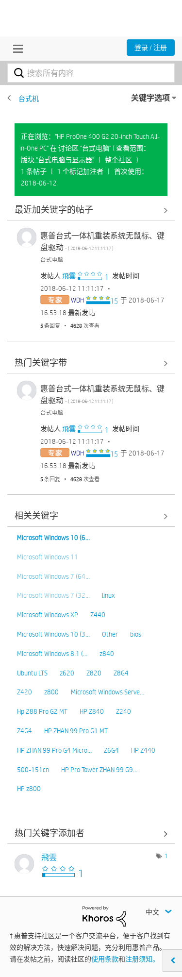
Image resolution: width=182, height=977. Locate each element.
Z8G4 (121, 673)
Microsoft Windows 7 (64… (53, 576)
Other (110, 634)
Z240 (123, 711)
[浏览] (15, 48)
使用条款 (104, 959)
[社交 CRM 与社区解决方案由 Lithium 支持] (104, 915)
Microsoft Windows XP (47, 614)
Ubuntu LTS (32, 673)
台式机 (28, 98)
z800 (51, 692)
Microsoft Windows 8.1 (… (52, 653)
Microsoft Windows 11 (47, 557)
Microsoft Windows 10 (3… (53, 634)
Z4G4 (24, 730)
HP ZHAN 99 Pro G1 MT (76, 730)
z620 (67, 673)
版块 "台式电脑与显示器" (57, 159)
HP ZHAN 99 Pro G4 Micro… (54, 750)
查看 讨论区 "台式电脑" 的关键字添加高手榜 (91, 833)
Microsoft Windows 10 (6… (53, 537)
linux (108, 595)
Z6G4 (111, 750)
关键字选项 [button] (150, 98)
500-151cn (33, 769)
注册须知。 (142, 959)
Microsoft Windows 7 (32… (53, 595)
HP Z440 (143, 750)
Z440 (97, 614)
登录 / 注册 (150, 47)
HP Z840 (92, 711)
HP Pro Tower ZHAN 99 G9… (99, 769)
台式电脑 (52, 259)
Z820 (93, 673)
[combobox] (91, 73)
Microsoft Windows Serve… (107, 692)
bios (135, 634)
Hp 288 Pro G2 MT (42, 711)
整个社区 (118, 159)
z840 (106, 653)
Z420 (24, 692)
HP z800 (29, 788)
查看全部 (91, 210)
